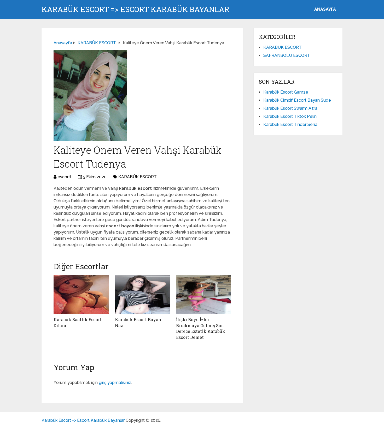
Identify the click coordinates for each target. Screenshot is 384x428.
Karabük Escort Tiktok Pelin (290, 116)
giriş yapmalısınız (115, 382)
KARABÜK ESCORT (137, 176)
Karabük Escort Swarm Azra (290, 108)
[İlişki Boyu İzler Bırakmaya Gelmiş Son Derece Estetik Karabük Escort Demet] (203, 294)
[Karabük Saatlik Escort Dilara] (81, 294)
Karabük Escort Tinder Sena (290, 124)
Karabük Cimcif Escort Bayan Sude (297, 100)
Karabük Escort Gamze (285, 92)
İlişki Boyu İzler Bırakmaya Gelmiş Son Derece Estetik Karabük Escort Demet (200, 328)
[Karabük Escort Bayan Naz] (142, 294)
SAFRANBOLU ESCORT (286, 55)
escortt (64, 176)
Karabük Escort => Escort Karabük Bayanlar (135, 9)
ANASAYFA (325, 9)
